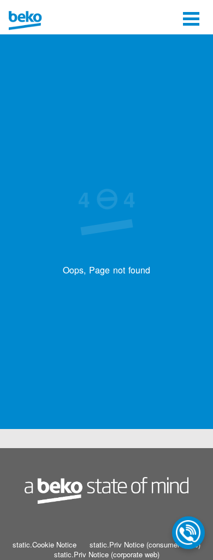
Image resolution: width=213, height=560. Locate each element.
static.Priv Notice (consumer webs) (145, 545)
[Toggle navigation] (191, 17)
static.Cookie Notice (44, 545)
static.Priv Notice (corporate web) (106, 554)
